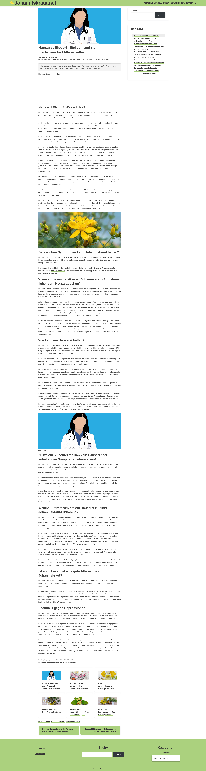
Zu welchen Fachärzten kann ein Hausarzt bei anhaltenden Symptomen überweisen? (147, 57)
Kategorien (166, 752)
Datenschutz (40, 754)
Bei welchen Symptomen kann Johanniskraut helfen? (146, 39)
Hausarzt (85, 112)
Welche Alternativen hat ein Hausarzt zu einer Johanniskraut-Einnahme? (149, 64)
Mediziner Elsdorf (73, 722)
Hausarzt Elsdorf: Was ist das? (146, 36)
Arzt (54, 60)
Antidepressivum (58, 271)
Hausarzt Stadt (62, 60)
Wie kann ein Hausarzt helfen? (146, 52)
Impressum (40, 748)
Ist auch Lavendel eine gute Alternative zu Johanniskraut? (146, 69)
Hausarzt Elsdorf (58, 722)
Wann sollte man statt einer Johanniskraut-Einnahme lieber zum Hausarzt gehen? (149, 46)
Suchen (134, 11)
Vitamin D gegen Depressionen (147, 73)
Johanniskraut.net (35, 3)
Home (49, 60)
